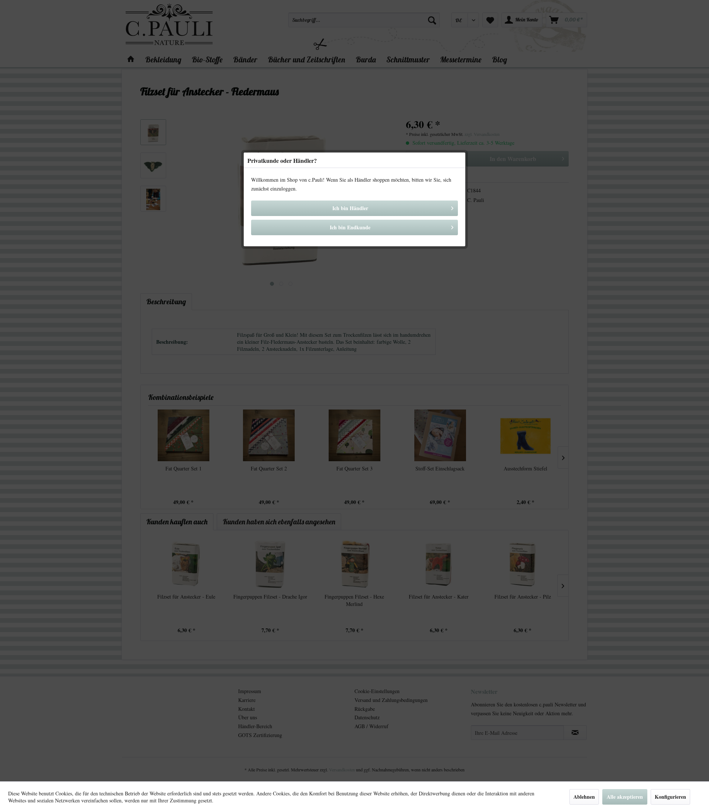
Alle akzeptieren (625, 797)
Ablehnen (584, 797)
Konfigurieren (670, 797)
